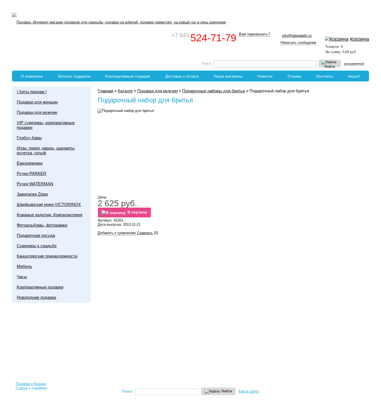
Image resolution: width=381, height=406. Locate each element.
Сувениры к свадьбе (37, 245)
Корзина (359, 39)
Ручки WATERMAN (35, 183)
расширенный (354, 63)
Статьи (21, 388)
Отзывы (295, 76)
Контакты (324, 76)
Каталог (125, 90)
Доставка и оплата (182, 76)
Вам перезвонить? (254, 34)
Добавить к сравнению (117, 233)
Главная (105, 90)
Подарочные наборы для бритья (213, 90)
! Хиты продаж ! (32, 91)
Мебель (24, 266)
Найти (329, 66)
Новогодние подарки (36, 297)
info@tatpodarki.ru (297, 35)
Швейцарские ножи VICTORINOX (49, 204)
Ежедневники (29, 163)
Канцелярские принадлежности (47, 256)
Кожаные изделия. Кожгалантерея (49, 214)
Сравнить (145, 233)
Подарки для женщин (37, 102)
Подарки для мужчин (157, 90)
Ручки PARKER (31, 173)
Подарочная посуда (36, 235)
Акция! (354, 76)
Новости (265, 76)
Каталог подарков (74, 76)
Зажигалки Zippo (32, 194)
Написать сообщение (298, 42)
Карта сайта (248, 391)
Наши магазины (228, 76)
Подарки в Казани (31, 384)
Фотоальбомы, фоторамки (42, 225)
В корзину (137, 212)
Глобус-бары (29, 137)
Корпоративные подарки (127, 76)
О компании (32, 76)
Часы (22, 276)
